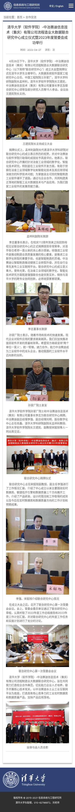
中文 (51, 6)
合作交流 (31, 17)
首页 (19, 17)
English (59, 6)
